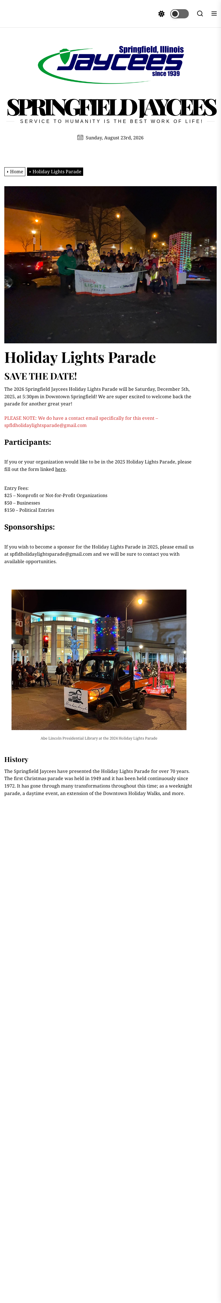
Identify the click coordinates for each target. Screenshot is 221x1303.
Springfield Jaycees (110, 106)
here (60, 469)
